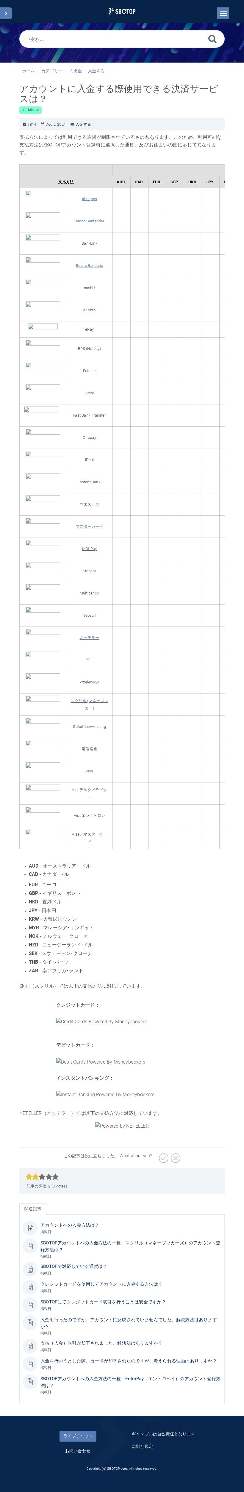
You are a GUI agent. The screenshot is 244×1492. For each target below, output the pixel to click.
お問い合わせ (77, 1450)
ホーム (28, 70)
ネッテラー (89, 637)
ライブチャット (78, 1436)
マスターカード (89, 526)
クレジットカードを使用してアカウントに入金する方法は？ (101, 1284)
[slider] (42, 1176)
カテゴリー (51, 70)
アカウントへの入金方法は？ (69, 1225)
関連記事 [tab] (32, 1208)
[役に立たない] (174, 1156)
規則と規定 (142, 1446)
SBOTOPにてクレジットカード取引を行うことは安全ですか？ (103, 1302)
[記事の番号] (24, 124)
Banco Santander (89, 221)
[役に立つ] (162, 1156)
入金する (96, 70)
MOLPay (89, 548)
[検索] (212, 39)
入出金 (75, 70)
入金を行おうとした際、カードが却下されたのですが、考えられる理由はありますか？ (128, 1361)
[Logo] (122, 11)
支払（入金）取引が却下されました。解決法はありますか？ (101, 1343)
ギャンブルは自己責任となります (163, 1434)
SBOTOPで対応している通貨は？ (73, 1266)
